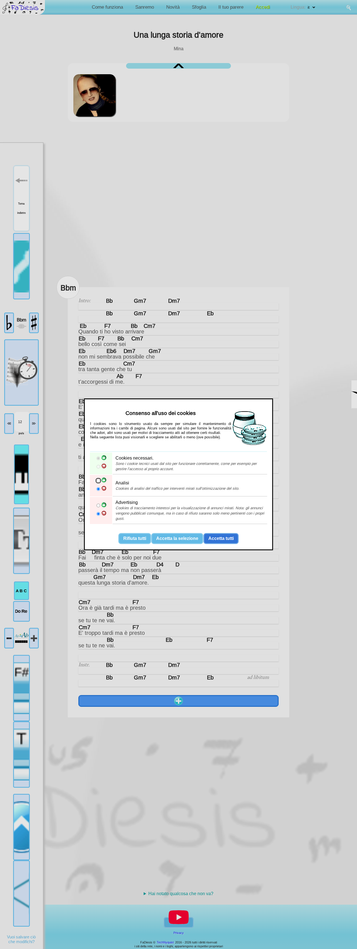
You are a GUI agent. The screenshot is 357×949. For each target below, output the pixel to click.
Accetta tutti (221, 538)
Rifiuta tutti (134, 538)
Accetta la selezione (177, 538)
